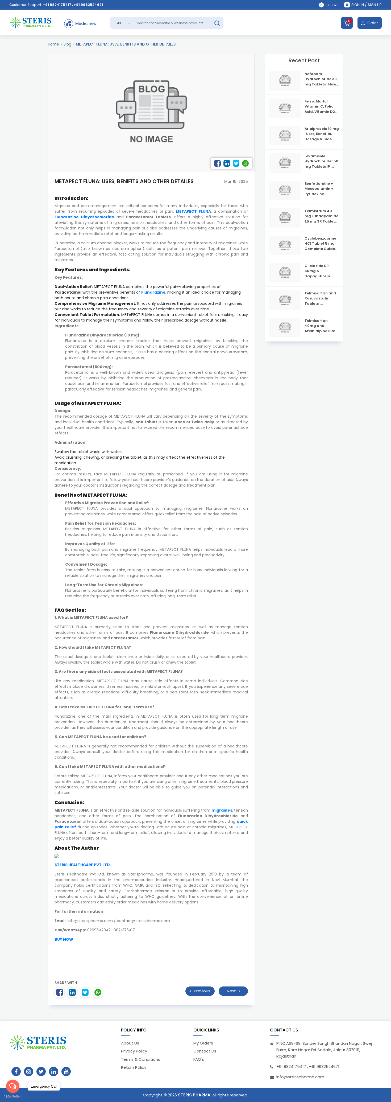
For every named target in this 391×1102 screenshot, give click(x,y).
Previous (201, 991)
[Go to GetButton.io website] (12, 1096)
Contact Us (204, 1051)
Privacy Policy (134, 1051)
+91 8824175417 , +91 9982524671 (73, 4)
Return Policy (133, 1067)
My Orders (203, 1043)
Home (53, 44)
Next (232, 991)
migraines (221, 810)
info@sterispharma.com (300, 1077)
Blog (67, 44)
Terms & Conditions (140, 1059)
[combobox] (121, 23)
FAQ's (198, 1059)
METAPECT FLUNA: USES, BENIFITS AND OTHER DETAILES (126, 44)
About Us (130, 1043)
